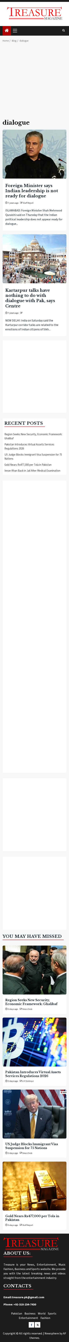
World (41, 1314)
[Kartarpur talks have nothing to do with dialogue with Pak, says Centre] (34, 258)
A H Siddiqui (28, 1081)
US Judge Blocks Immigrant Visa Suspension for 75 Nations (31, 1146)
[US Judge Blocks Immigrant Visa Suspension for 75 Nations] (34, 1114)
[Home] (7, 31)
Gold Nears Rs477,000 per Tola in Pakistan (28, 465)
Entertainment (28, 1318)
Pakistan (16, 1314)
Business (30, 1314)
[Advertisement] (34, 83)
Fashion (45, 1318)
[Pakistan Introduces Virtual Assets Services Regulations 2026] (34, 1042)
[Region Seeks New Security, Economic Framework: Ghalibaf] (34, 970)
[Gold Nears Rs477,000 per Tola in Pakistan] (34, 1186)
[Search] (63, 30)
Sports (52, 1314)
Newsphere (52, 1333)
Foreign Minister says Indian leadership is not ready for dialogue (31, 190)
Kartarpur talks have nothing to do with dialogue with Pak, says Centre (30, 298)
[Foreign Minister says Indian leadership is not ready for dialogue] (34, 154)
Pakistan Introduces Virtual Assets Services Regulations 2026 (33, 1074)
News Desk (27, 1009)
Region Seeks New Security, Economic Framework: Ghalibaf (31, 1002)
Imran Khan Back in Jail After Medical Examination (32, 471)
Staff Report (28, 203)
